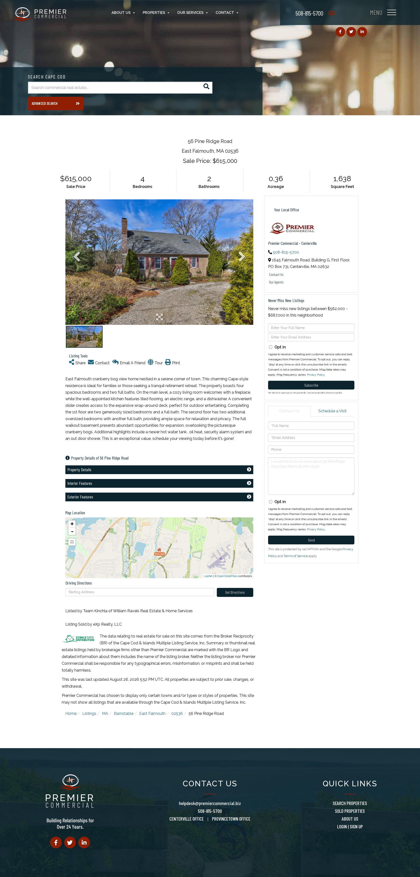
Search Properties (350, 803)
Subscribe (311, 385)
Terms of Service (296, 556)
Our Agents (276, 282)
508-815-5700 (309, 13)
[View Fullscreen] (72, 542)
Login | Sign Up (350, 826)
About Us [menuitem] (121, 12)
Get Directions (235, 592)
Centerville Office (186, 819)
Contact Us (276, 274)
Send (311, 540)
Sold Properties (350, 811)
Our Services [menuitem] (190, 12)
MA (105, 713)
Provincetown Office (231, 819)
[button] (206, 88)
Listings (89, 713)
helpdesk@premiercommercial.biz (210, 803)
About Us (350, 819)
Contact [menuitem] (225, 12)
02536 (177, 713)
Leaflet (208, 576)
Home (71, 713)
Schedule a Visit (332, 411)
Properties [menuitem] (154, 12)
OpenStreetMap (227, 576)
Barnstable (123, 713)
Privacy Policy (316, 374)
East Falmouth (152, 713)
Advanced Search (45, 103)
